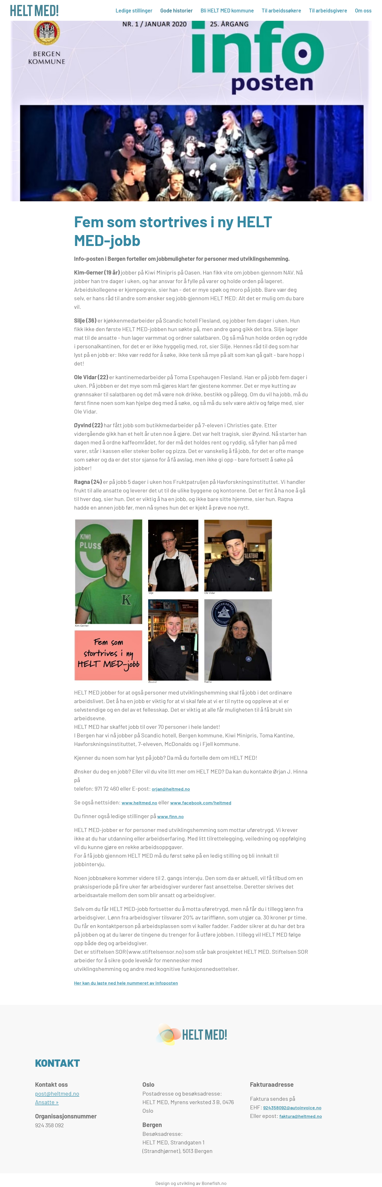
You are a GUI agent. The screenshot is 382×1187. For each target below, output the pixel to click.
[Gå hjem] (34, 10)
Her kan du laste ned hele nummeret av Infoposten (126, 983)
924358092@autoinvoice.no (292, 1107)
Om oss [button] (363, 10)
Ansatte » (47, 1101)
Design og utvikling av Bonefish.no (191, 1183)
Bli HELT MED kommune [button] (227, 10)
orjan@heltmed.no (171, 789)
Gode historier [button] (176, 10)
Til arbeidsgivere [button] (328, 10)
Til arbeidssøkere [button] (281, 10)
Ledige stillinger (134, 10)
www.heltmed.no (139, 802)
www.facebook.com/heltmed (200, 802)
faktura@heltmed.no (300, 1116)
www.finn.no (170, 816)
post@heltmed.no (57, 1093)
